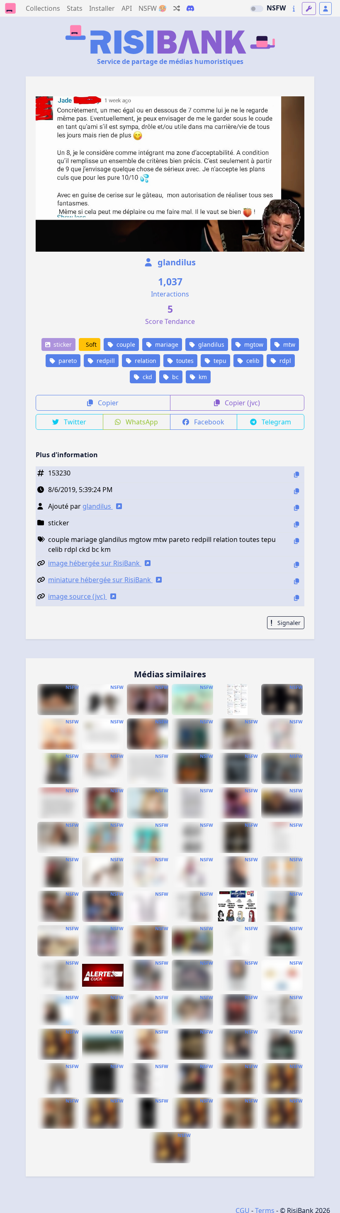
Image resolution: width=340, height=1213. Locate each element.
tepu (219, 361)
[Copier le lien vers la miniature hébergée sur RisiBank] (296, 581)
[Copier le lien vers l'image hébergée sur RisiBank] (296, 564)
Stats (75, 8)
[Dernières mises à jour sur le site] (294, 8)
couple (125, 344)
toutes (184, 361)
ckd (146, 377)
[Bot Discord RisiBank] (190, 8)
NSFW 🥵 (152, 8)
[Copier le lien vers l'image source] (296, 597)
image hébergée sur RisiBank (94, 563)
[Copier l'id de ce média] (296, 474)
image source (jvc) (77, 596)
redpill (105, 361)
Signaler (288, 623)
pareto (67, 361)
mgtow (253, 344)
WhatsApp (141, 421)
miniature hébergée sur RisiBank (100, 579)
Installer (102, 8)
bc (174, 377)
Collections (43, 8)
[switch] (256, 8)
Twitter (74, 421)
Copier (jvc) (241, 402)
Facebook (208, 421)
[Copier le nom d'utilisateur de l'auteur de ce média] (296, 507)
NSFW (276, 7)
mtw (288, 344)
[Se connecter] (325, 8)
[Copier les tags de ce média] (296, 540)
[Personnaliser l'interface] (309, 8)
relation (144, 361)
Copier (107, 402)
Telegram (275, 421)
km (202, 377)
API (126, 8)
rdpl (284, 361)
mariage (165, 344)
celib (252, 361)
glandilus (175, 262)
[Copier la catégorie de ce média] (296, 524)
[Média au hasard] (176, 8)
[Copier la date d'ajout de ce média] (296, 491)
